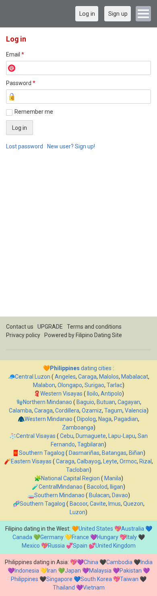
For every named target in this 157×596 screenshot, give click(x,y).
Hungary (107, 537)
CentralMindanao (61, 486)
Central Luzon (32, 376)
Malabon (44, 385)
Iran (52, 570)
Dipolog (86, 419)
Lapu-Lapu (121, 436)
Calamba (20, 410)
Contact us (19, 326)
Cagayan (129, 402)
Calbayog (89, 461)
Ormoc (128, 461)
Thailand (64, 587)
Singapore (59, 579)
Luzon (77, 512)
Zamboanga (77, 427)
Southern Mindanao (59, 495)
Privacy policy (23, 335)
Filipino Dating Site (99, 335)
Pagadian (126, 419)
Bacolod (97, 486)
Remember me (33, 111)
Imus (114, 503)
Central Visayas (36, 436)
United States (95, 528)
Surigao (94, 385)
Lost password (24, 146)
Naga (105, 419)
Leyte (110, 461)
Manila (112, 478)
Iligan (116, 486)
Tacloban (77, 470)
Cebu (66, 436)
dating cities (81, 368)
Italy (131, 537)
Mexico (31, 545)
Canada (22, 537)
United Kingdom (115, 545)
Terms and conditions (94, 326)
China (91, 562)
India (146, 562)
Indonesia (26, 570)
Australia (132, 528)
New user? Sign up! (71, 146)
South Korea (96, 579)
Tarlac (114, 385)
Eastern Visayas (31, 461)
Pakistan (131, 570)
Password (20, 83)
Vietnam (94, 587)
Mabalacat (134, 376)
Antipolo (111, 393)
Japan (73, 570)
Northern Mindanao (47, 402)
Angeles (65, 376)
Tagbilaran (90, 444)
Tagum (113, 410)
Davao (120, 495)
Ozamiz (92, 410)
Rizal (145, 461)
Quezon (133, 503)
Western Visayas (61, 393)
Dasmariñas (84, 453)
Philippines (24, 579)
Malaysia (100, 570)
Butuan (106, 402)
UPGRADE (50, 326)
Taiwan (129, 579)
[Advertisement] (78, 238)
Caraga (87, 376)
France (80, 537)
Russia (56, 545)
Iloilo (92, 393)
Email (15, 54)
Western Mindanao (48, 419)
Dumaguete (91, 436)
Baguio (85, 402)
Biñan (136, 453)
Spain (80, 545)
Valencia (136, 410)
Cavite (98, 503)
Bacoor (78, 503)
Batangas (114, 453)
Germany (52, 537)
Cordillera (67, 410)
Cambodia (119, 562)
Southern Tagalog (41, 453)
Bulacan (99, 495)
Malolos (109, 376)
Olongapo (70, 385)
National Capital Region (70, 478)
